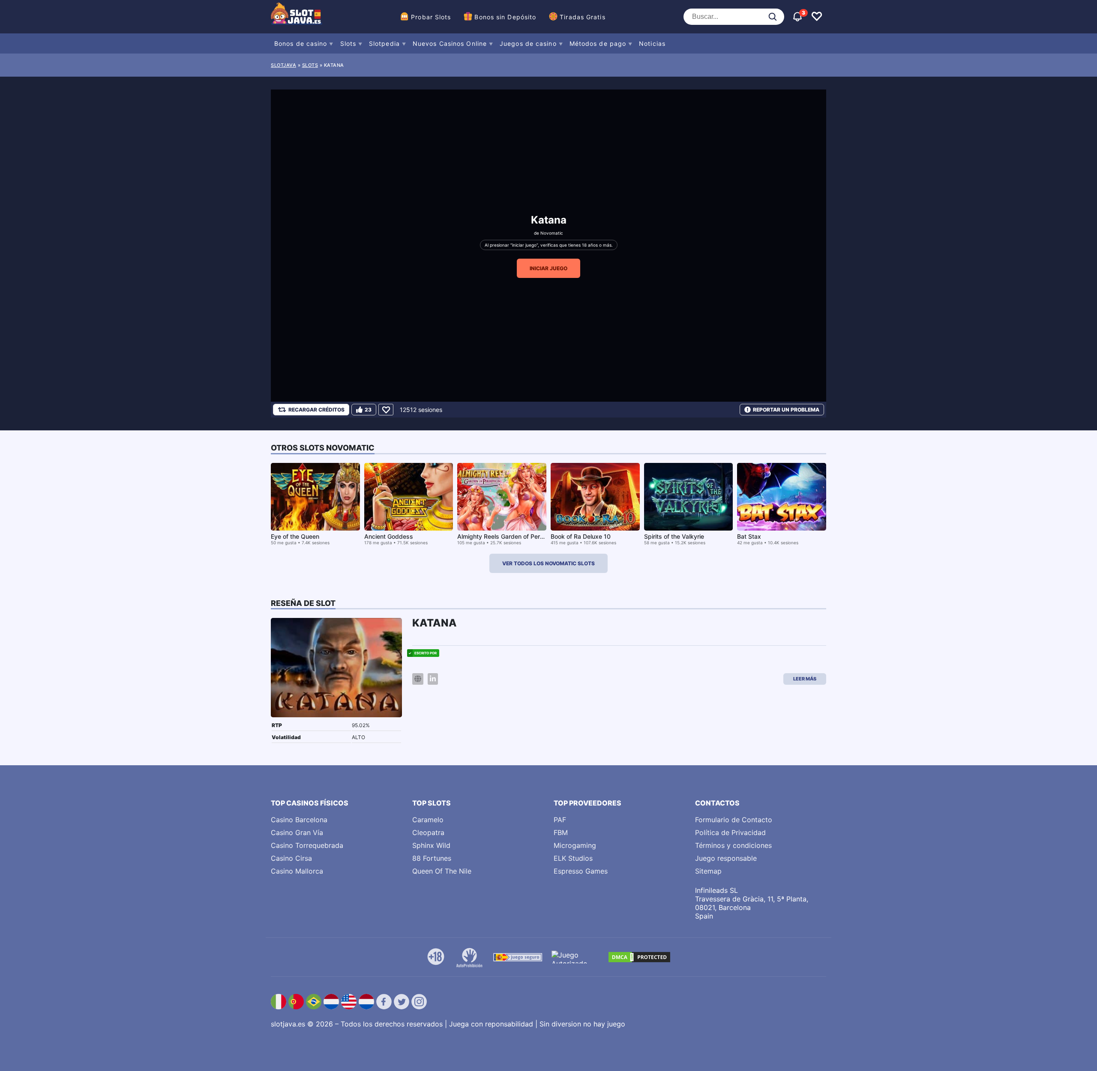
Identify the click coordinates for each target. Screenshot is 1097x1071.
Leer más (804, 679)
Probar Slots (431, 17)
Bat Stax (749, 536)
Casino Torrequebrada (307, 845)
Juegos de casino (528, 43)
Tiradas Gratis (582, 17)
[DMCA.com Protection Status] (639, 957)
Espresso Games (581, 871)
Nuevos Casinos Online (450, 43)
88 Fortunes (431, 858)
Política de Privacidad (730, 832)
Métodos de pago (597, 43)
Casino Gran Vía (297, 832)
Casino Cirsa (291, 858)
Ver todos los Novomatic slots (548, 563)
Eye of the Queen (295, 536)
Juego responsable (726, 858)
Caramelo (428, 819)
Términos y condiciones (733, 845)
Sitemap (708, 871)
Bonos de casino (300, 43)
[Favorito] (385, 409)
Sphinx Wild (431, 845)
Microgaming (575, 845)
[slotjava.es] (296, 17)
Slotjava (283, 65)
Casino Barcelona (299, 819)
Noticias (652, 43)
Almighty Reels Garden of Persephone (510, 536)
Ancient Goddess (388, 536)
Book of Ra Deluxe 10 (581, 536)
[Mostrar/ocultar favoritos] (816, 16)
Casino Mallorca (297, 871)
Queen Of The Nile (441, 871)
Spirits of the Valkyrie (674, 536)
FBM (561, 832)
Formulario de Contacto (733, 819)
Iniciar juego (548, 268)
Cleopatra (428, 832)
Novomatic (551, 233)
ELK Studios (573, 858)
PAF (560, 819)
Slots (348, 43)
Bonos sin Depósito (505, 17)
